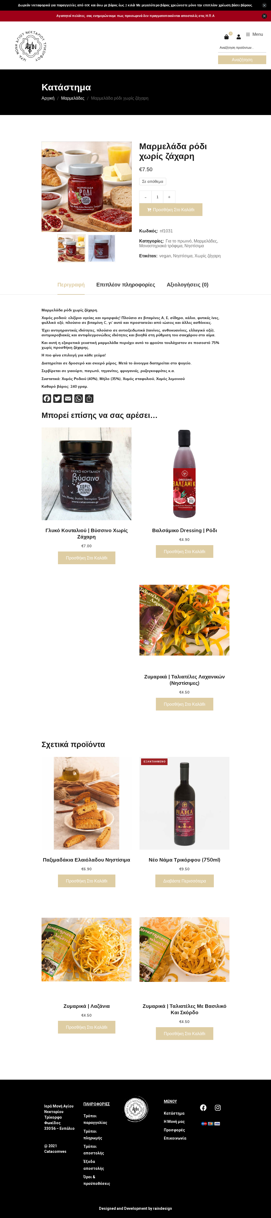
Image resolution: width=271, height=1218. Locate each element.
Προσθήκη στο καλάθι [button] (86, 558)
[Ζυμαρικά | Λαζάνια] (87, 949)
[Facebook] (203, 1107)
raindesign (162, 1208)
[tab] (71, 285)
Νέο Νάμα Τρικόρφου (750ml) (184, 860)
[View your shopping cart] (227, 36)
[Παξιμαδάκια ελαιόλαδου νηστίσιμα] (87, 803)
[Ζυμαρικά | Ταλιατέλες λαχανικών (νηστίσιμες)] (184, 620)
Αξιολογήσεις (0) (188, 285)
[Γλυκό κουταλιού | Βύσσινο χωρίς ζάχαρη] (87, 473)
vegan (165, 256)
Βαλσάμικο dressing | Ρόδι (184, 530)
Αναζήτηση (242, 59)
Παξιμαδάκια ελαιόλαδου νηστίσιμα (86, 860)
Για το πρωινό (179, 241)
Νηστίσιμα (194, 246)
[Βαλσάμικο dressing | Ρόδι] (184, 473)
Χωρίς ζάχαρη (208, 256)
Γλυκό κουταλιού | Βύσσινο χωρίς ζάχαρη (87, 533)
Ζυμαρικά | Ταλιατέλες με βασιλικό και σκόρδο (185, 1009)
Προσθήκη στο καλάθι (174, 209)
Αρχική (48, 98)
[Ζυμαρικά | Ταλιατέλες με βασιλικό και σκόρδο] (184, 949)
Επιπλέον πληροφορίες (125, 285)
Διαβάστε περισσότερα (184, 881)
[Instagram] (217, 1107)
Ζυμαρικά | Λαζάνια (87, 1006)
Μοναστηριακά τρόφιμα (160, 246)
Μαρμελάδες (72, 98)
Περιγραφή (71, 285)
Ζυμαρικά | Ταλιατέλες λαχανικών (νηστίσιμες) (184, 679)
